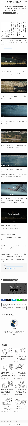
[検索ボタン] (26, 2)
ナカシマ (14, 328)
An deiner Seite (8, 48)
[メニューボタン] (2, 2)
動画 (15, 13)
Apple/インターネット (7, 13)
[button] (3, 300)
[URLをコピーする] (24, 300)
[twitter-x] (14, 337)
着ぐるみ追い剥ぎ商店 (14, 2)
